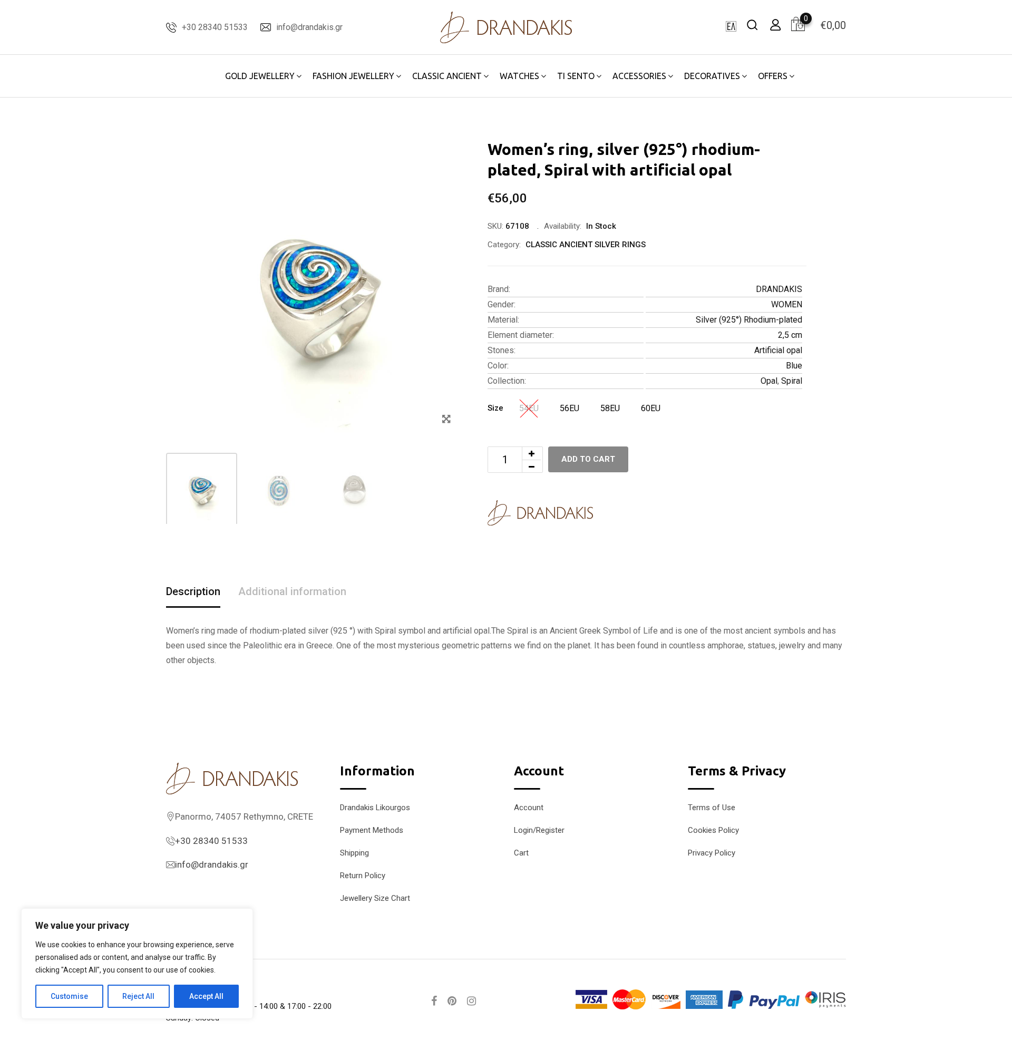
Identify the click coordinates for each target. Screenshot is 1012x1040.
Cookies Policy (713, 830)
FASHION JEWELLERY (353, 76)
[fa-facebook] (434, 1001)
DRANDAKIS (779, 289)
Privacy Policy (711, 853)
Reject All (138, 996)
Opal (769, 381)
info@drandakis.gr (309, 27)
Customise (69, 996)
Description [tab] (193, 591)
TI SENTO (576, 76)
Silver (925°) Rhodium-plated (749, 320)
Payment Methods (371, 830)
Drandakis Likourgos (375, 807)
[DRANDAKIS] (540, 513)
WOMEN (786, 304)
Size (495, 408)
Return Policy (362, 875)
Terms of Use (711, 807)
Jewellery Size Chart (375, 898)
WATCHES (519, 76)
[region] (137, 963)
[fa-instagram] (471, 1001)
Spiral (791, 381)
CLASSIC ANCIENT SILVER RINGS (586, 244)
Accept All (206, 996)
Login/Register (539, 830)
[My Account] (775, 25)
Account (528, 807)
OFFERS (772, 76)
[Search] (752, 25)
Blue (794, 366)
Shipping (354, 853)
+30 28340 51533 (215, 27)
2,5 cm (790, 335)
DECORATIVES (712, 76)
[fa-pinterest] (451, 1001)
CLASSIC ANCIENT (447, 76)
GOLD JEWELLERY (260, 76)
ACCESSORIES (639, 76)
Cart (521, 853)
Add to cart (588, 459)
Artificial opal (778, 350)
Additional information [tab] (292, 591)
